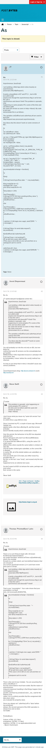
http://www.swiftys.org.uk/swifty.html (32, 483)
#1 (42, 77)
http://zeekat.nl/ (8, 373)
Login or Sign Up (36, 2)
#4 (42, 539)
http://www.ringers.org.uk (28, 502)
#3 (42, 394)
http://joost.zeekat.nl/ (28, 371)
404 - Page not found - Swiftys (29, 481)
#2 (42, 291)
